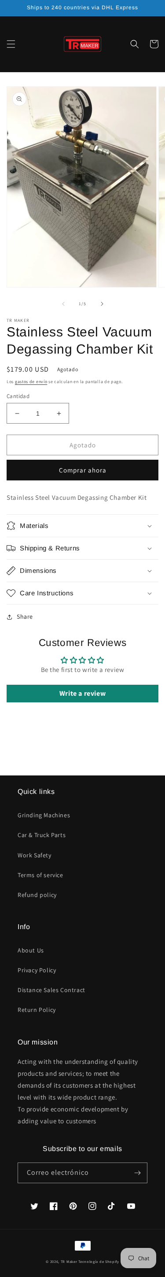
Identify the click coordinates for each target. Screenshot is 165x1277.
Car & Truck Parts (42, 835)
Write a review (82, 693)
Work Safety (34, 855)
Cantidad (18, 396)
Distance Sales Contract (51, 990)
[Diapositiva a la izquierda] (63, 304)
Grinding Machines (44, 815)
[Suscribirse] (137, 1173)
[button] (11, 44)
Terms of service (40, 875)
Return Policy (37, 1010)
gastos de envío (31, 381)
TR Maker (69, 1261)
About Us (31, 950)
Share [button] (25, 616)
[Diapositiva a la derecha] (102, 304)
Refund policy (37, 895)
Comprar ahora (82, 470)
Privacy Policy (37, 970)
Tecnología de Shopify (98, 1261)
